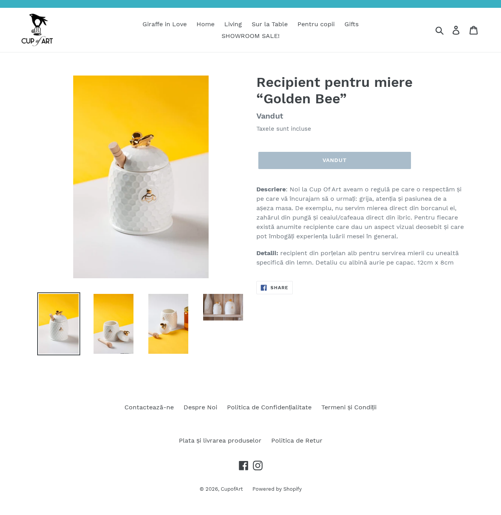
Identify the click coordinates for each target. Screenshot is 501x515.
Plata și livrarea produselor (220, 440)
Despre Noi (200, 407)
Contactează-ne (149, 407)
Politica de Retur (297, 440)
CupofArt (232, 489)
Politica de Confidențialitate (269, 407)
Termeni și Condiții (349, 407)
